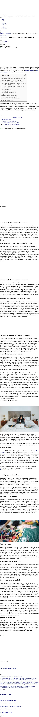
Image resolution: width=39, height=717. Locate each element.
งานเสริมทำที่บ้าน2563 (27, 681)
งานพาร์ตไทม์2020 (30, 678)
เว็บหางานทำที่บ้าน (24, 687)
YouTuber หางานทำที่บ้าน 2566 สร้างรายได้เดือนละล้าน (12, 86)
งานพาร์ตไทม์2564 (20, 679)
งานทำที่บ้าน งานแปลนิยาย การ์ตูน (9, 92)
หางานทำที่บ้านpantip (7, 685)
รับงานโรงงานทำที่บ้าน (6, 89)
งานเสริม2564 (6, 681)
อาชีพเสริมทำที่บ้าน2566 (16, 687)
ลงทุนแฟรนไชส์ (5, 26)
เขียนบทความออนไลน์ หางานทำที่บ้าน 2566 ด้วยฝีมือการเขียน (13, 78)
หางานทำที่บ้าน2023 (21, 683)
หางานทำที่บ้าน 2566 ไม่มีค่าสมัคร (8, 88)
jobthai (11, 469)
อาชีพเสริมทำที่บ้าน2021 (16, 686)
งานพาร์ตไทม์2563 (13, 679)
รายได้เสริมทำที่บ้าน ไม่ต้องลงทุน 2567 (10, 122)
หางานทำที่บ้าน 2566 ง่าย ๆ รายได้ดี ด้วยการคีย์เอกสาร (12, 80)
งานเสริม (31, 679)
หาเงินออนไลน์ (4, 24)
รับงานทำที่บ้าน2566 (24, 682)
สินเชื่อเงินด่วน (4, 22)
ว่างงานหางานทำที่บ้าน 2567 (8, 126)
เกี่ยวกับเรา (4, 27)
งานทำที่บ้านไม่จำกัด (18, 678)
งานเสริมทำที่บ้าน (12, 681)
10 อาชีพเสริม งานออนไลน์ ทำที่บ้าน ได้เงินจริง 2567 (13, 118)
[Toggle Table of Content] (25, 75)
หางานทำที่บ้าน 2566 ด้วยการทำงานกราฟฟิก (10, 84)
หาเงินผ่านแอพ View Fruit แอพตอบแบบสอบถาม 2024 (11, 706)
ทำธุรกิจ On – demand (6, 94)
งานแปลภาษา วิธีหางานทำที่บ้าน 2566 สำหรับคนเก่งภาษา (12, 81)
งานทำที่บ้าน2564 (11, 678)
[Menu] (0, 30)
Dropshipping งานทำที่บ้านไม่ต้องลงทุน (10, 91)
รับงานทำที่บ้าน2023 (10, 682)
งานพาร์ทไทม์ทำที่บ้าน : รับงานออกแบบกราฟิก (11, 98)
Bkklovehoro (5, 41)
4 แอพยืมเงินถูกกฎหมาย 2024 (6, 712)
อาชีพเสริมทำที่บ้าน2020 (7, 686)
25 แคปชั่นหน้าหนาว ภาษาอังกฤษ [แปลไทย (8, 668)
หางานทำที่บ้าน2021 (14, 683)
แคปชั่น (3, 20)
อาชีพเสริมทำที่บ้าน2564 (7, 687)
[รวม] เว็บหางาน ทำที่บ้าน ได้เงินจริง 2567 (11, 124)
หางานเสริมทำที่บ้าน (22, 685)
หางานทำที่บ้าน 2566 (6, 119)
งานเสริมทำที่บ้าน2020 (19, 681)
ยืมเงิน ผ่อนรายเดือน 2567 (5, 694)
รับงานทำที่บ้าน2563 (17, 682)
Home (3, 19)
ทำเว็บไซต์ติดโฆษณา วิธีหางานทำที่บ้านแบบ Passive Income (13, 83)
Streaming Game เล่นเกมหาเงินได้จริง (9, 95)
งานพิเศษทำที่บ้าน (27, 679)
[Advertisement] (19, 7)
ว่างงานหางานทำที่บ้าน (32, 682)
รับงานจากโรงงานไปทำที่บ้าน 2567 (10, 121)
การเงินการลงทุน (7, 33)
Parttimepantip (3, 469)
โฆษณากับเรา (4, 28)
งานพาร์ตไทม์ (24, 678)
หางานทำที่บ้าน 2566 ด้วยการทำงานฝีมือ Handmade (12, 77)
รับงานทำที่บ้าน (34, 681)
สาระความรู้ (4, 23)
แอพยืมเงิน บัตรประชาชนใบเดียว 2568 (8, 700)
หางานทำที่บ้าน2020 (6, 683)
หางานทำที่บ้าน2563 (29, 683)
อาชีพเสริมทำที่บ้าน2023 (25, 686)
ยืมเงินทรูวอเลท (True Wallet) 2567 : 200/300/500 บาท (11, 676)
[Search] (0, 32)
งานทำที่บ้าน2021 (5, 678)
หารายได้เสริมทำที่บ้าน (30, 685)
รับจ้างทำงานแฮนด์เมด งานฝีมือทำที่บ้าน (10, 97)
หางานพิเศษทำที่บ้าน (15, 685)
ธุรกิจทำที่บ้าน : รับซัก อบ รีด (7, 100)
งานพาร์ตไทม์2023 (6, 679)
